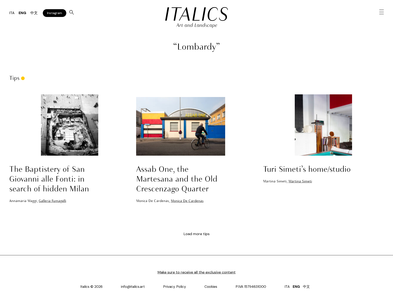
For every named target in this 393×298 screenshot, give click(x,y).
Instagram (54, 13)
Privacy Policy (174, 286)
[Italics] (196, 14)
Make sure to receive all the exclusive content (197, 272)
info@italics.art (133, 286)
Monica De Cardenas (187, 201)
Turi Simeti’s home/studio (307, 170)
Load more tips (197, 233)
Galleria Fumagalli (52, 201)
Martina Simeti (300, 181)
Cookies (210, 286)
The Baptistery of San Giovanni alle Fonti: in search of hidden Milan (49, 179)
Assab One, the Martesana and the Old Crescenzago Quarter (176, 179)
